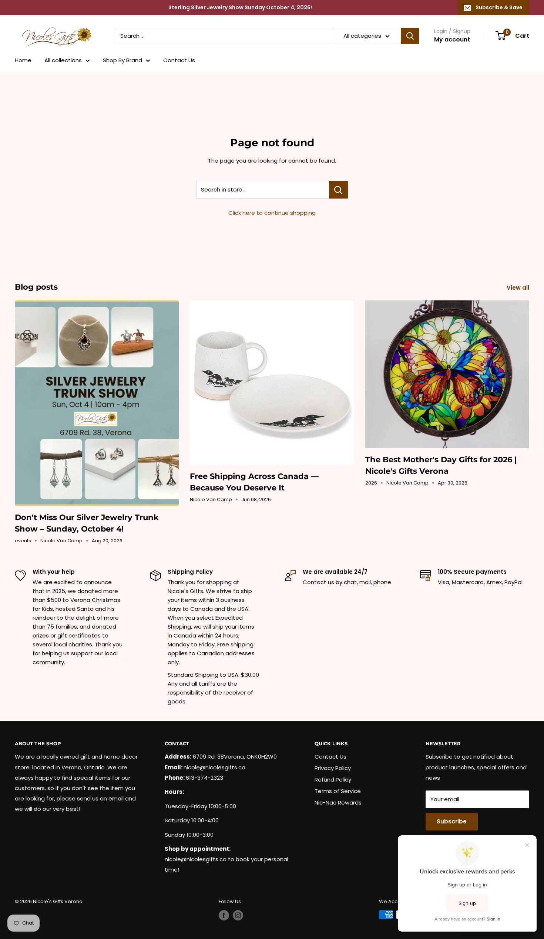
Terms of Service (338, 791)
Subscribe (452, 821)
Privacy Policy (333, 768)
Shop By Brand (122, 60)
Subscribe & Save (499, 7)
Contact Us (179, 60)
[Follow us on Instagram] (238, 915)
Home (23, 60)
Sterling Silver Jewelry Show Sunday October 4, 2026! (240, 7)
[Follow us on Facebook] (224, 915)
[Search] (410, 36)
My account (452, 39)
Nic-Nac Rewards (338, 802)
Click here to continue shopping (272, 213)
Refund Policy (333, 779)
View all (519, 288)
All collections (63, 60)
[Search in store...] (338, 190)
